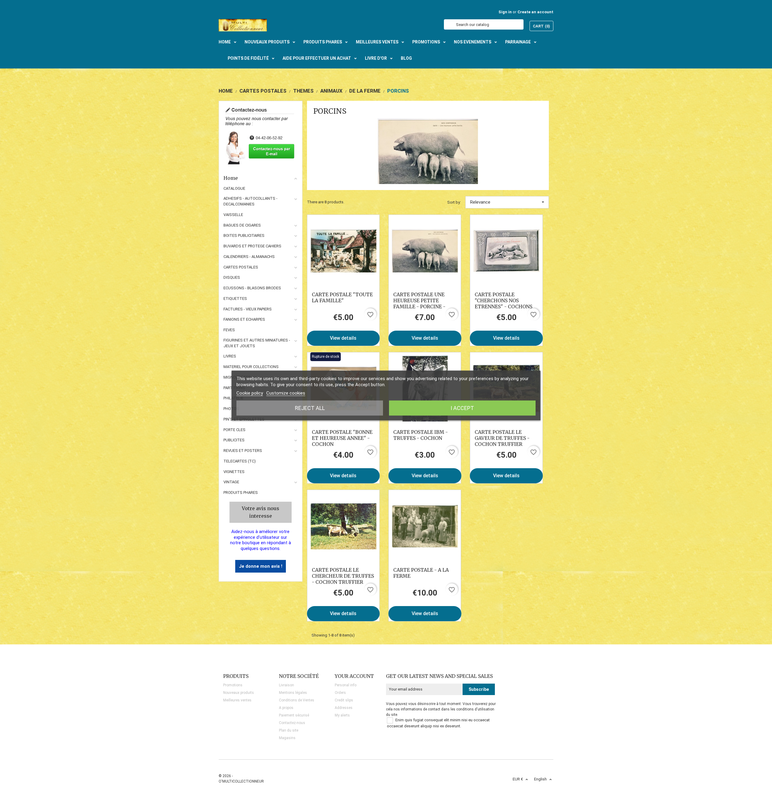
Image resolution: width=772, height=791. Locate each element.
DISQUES (231, 277)
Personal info (345, 685)
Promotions (232, 685)
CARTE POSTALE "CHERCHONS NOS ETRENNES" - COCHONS (503, 300)
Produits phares (240, 492)
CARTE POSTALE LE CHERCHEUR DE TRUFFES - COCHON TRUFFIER (343, 576)
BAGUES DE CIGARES (242, 225)
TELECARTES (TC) (239, 461)
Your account (354, 676)
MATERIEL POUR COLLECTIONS (251, 366)
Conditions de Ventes (296, 700)
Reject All (310, 408)
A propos (286, 708)
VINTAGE (231, 482)
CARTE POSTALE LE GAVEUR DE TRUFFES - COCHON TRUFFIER (502, 438)
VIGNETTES (234, 471)
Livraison (286, 685)
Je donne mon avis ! (260, 566)
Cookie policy (249, 393)
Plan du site (288, 730)
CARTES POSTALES (240, 267)
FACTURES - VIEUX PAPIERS (247, 309)
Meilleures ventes (237, 700)
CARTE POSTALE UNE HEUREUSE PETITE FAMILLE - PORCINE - (419, 300)
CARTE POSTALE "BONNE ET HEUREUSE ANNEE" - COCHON (342, 438)
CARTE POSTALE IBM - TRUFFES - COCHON (420, 435)
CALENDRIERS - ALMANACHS (249, 256)
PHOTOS (231, 408)
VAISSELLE (233, 214)
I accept (462, 408)
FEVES (229, 330)
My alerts (342, 715)
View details (343, 338)
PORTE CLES (234, 429)
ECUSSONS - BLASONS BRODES (252, 288)
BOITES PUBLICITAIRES (243, 235)
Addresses (344, 708)
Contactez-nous (292, 723)
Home (230, 178)
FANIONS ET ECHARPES (244, 319)
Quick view (343, 250)
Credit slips (344, 700)
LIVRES (229, 356)
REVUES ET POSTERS (242, 450)
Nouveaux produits (238, 693)
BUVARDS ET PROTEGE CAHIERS (252, 246)
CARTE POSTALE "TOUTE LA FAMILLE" (342, 297)
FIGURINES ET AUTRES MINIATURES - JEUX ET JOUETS (256, 343)
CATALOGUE (234, 188)
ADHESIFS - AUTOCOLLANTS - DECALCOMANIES (250, 201)
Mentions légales (293, 693)
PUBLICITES (234, 440)
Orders (340, 693)
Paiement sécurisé (294, 715)
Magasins (287, 738)
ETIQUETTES (235, 298)
